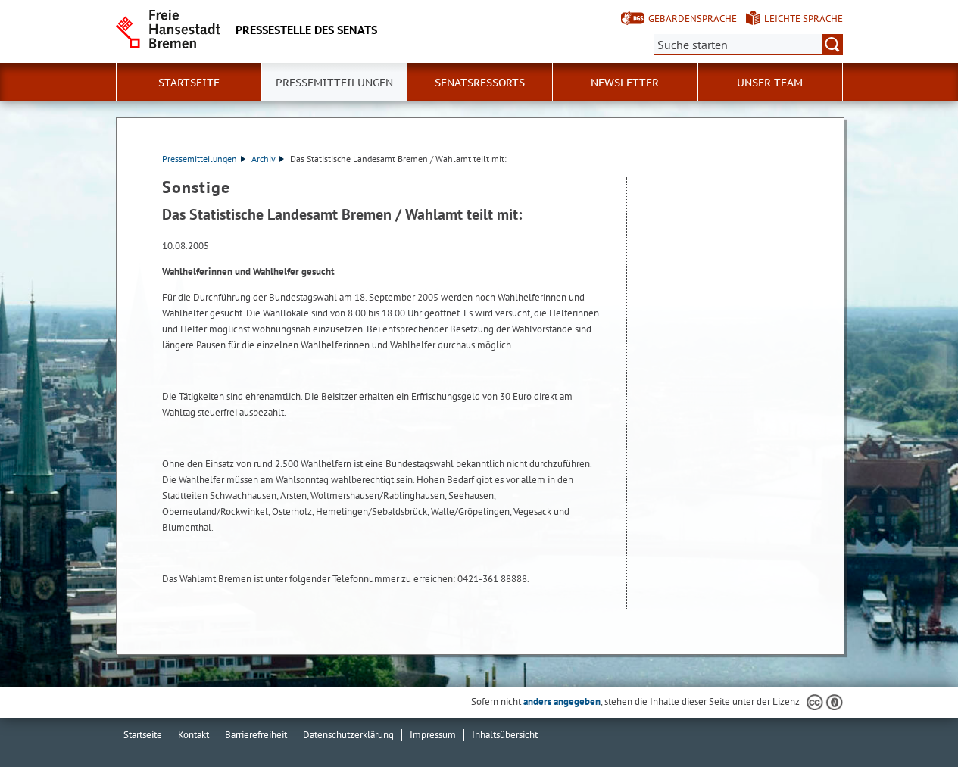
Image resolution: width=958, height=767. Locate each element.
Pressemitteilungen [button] (334, 82)
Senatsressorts (480, 82)
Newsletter (625, 82)
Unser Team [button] (770, 82)
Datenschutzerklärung (348, 734)
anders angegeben (562, 701)
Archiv (263, 158)
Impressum (433, 734)
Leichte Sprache (803, 18)
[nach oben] (911, 720)
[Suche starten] (832, 44)
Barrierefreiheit (256, 734)
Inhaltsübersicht (505, 734)
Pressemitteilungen (199, 158)
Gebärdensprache (692, 18)
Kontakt (193, 734)
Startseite (189, 82)
